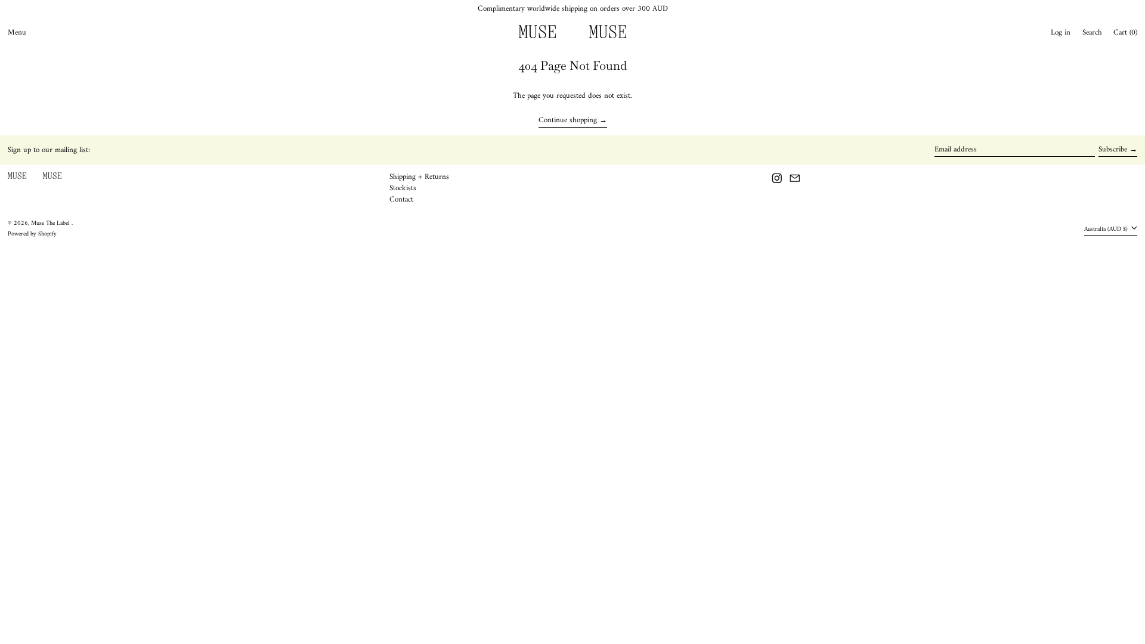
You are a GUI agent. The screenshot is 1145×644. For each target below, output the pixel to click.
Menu (17, 32)
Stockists (402, 188)
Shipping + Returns (419, 177)
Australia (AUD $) (1106, 228)
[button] (1092, 32)
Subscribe (1112, 149)
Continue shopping (568, 121)
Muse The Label (51, 223)
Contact (401, 199)
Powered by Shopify (32, 234)
